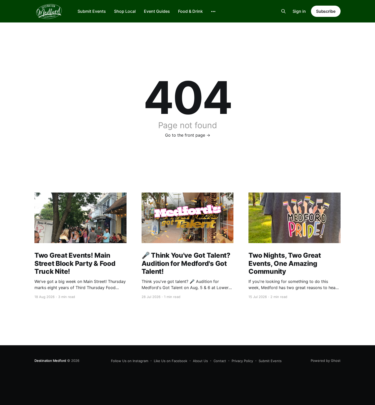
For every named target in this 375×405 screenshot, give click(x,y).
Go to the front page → (187, 135)
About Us (200, 361)
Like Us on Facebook (170, 361)
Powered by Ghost (326, 361)
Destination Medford (50, 361)
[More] (213, 11)
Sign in (299, 11)
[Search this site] (283, 11)
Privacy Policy (242, 361)
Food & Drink (190, 11)
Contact (220, 361)
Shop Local (125, 11)
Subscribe (325, 11)
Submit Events (92, 11)
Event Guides (157, 11)
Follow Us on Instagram (129, 361)
